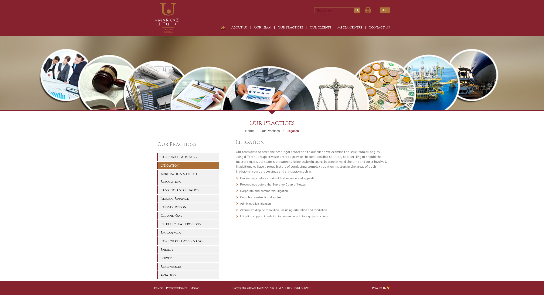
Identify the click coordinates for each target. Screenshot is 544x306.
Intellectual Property (180, 224)
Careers (158, 288)
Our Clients (320, 27)
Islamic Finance (174, 199)
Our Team (262, 27)
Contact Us (379, 27)
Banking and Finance (179, 190)
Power (166, 258)
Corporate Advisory (178, 157)
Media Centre (349, 27)
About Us (239, 27)
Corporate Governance (182, 241)
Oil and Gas (171, 216)
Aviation (168, 275)
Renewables (170, 267)
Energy (166, 250)
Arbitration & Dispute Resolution (179, 178)
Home (249, 131)
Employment (171, 233)
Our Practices (290, 27)
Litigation (293, 131)
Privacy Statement (176, 288)
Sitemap (194, 288)
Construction (173, 207)
